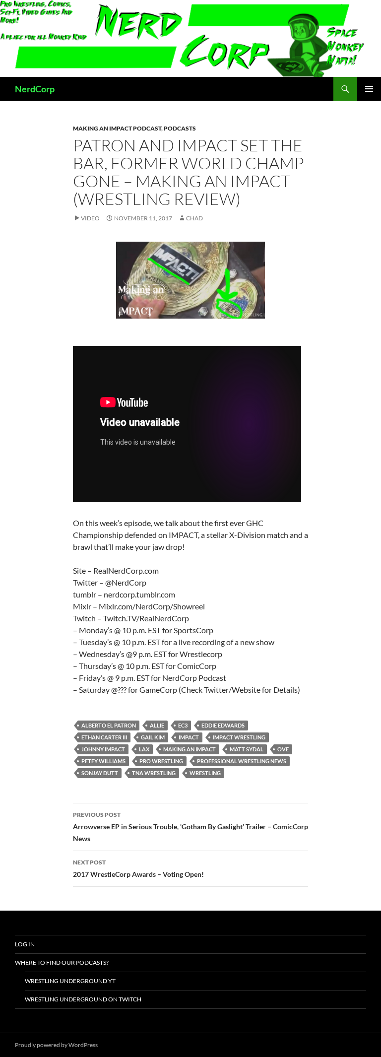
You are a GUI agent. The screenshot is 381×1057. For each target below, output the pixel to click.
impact (189, 737)
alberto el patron (108, 725)
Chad (194, 218)
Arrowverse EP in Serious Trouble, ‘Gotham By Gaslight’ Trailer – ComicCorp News (190, 827)
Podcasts (180, 128)
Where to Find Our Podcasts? (62, 962)
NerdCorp (35, 88)
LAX (144, 749)
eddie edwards (223, 725)
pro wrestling (161, 761)
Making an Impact (189, 749)
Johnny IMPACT (103, 749)
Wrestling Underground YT (70, 981)
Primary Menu (369, 89)
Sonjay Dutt (99, 773)
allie (157, 725)
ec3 (183, 725)
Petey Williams (103, 761)
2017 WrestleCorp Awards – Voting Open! (138, 868)
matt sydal (246, 749)
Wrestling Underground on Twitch (83, 999)
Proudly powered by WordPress (56, 1045)
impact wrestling (239, 737)
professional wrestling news (241, 761)
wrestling (205, 773)
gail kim (153, 737)
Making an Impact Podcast (117, 128)
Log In (25, 944)
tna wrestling (154, 773)
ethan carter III (104, 737)
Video (90, 218)
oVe (283, 749)
